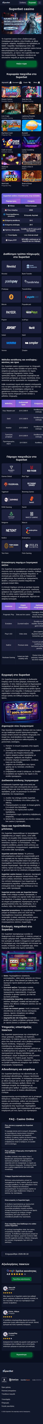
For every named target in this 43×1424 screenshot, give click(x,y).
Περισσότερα (21, 1354)
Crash (26, 82)
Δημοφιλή (5, 82)
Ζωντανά (15, 82)
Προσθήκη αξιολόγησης (21, 1279)
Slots (35, 82)
